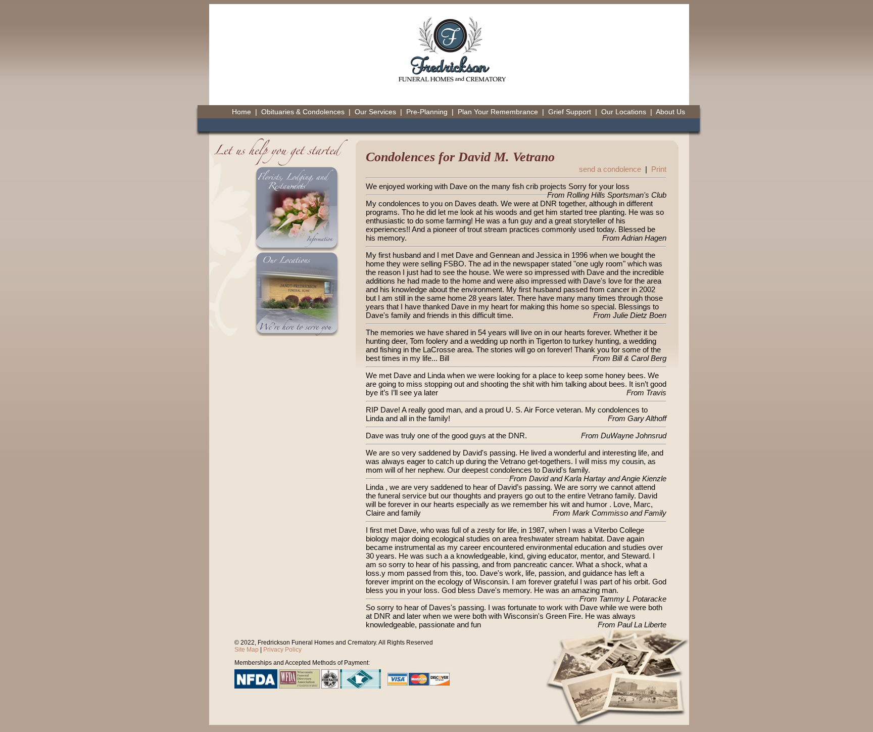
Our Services (375, 112)
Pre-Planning (427, 112)
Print (658, 169)
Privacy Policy (282, 649)
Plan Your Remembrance (498, 112)
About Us (670, 112)
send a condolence (610, 169)
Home (241, 112)
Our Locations (623, 112)
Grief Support (569, 112)
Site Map (246, 649)
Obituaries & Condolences (303, 112)
